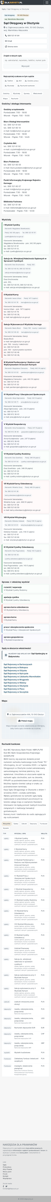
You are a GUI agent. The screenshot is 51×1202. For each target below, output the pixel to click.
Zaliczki (24, 824)
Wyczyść (25, 66)
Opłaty (16, 824)
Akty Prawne (7, 1169)
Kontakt (5, 1176)
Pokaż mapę (27, 721)
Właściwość (37, 93)
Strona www (13, 47)
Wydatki (6, 828)
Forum (5, 1174)
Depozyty (33, 824)
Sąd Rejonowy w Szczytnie (16, 692)
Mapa (5, 99)
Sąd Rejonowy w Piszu (14, 689)
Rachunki (14, 99)
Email (10, 41)
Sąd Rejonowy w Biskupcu (16, 667)
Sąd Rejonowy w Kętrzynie (16, 673)
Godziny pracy (33, 81)
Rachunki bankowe (27, 86)
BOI (20, 81)
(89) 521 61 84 (13, 36)
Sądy (4, 9)
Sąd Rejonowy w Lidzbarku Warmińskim (22, 676)
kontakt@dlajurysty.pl (11, 1189)
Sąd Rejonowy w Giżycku (15, 670)
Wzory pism (7, 1172)
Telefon (10, 81)
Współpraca (7, 1178)
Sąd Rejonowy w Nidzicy (15, 683)
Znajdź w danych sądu (13, 56)
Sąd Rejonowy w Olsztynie (16, 686)
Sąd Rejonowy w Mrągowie (16, 679)
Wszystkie (6, 824)
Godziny (6, 93)
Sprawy (27, 93)
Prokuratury (7, 1167)
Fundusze (43, 824)
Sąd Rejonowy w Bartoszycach (18, 664)
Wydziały (10, 86)
